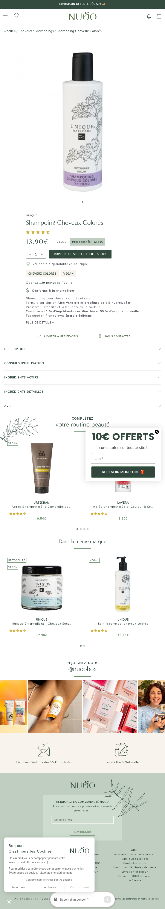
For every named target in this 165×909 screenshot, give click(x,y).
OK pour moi (79, 887)
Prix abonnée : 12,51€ (87, 241)
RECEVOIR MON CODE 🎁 (123, 472)
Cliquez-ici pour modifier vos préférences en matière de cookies (128, 898)
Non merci (19, 887)
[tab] (82, 202)
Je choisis (49, 887)
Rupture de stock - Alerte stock (80, 254)
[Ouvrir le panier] (159, 16)
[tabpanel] (82, 118)
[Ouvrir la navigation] (5, 15)
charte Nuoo (65, 290)
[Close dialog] (157, 432)
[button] (38, 232)
